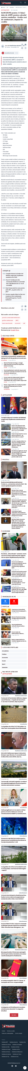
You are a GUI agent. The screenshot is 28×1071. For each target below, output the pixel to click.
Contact (3, 1031)
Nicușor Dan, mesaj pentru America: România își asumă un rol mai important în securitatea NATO (19, 493)
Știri (7, 7)
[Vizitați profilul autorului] (2, 46)
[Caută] (20, 3)
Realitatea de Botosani (17, 45)
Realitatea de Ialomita (6, 1054)
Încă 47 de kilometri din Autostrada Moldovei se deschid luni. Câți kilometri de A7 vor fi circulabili (15, 282)
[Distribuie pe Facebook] (25, 44)
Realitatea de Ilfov (16, 1049)
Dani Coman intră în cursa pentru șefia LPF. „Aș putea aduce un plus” (15, 289)
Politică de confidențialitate (7, 1033)
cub (24, 323)
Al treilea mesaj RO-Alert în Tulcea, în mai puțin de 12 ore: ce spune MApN (13, 981)
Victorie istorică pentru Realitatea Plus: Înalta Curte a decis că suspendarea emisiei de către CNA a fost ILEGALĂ (13, 897)
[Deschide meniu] (25, 3)
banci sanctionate (7, 323)
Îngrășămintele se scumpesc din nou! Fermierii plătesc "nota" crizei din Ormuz (18, 582)
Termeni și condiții (11, 1031)
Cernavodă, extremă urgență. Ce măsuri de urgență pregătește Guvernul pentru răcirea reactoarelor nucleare (14, 783)
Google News (15, 330)
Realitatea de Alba (5, 1047)
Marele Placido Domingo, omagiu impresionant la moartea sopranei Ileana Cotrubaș (14, 364)
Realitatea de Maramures (17, 1051)
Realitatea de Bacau (6, 1051)
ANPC (17, 320)
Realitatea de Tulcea (17, 1054)
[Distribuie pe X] (25, 48)
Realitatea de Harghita (17, 1044)
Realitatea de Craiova (6, 1044)
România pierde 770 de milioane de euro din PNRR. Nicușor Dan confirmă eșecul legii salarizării (19, 590)
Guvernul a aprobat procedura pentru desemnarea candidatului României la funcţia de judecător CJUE (13, 840)
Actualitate (12, 7)
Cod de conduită (18, 1033)
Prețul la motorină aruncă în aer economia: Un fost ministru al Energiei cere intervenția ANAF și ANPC (19, 574)
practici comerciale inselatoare (11, 317)
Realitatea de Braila (15, 1047)
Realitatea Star (22, 1042)
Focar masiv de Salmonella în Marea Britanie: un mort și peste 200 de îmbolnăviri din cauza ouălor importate (15, 379)
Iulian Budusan (23, 779)
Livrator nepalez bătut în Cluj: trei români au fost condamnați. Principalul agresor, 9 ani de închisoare (15, 297)
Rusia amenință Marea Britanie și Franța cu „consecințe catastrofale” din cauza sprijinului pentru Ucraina (14, 484)
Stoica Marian (23, 836)
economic (17, 323)
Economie (6, 374)
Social (5, 367)
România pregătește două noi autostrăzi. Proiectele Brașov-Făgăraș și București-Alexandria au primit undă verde (19, 454)
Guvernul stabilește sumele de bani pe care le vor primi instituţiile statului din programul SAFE (19, 565)
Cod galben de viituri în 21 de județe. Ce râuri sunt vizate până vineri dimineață (13, 727)
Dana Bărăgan (23, 978)
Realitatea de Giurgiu (6, 1049)
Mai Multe (14, 1015)
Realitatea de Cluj (5, 1056)
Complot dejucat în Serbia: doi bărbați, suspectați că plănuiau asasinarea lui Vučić (14, 275)
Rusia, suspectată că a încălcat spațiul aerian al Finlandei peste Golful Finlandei (15, 386)
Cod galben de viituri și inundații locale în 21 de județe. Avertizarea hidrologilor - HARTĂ (13, 868)
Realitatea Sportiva (14, 1042)
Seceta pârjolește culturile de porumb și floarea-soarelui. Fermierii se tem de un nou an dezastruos (15, 371)
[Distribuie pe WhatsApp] (22, 48)
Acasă (4, 7)
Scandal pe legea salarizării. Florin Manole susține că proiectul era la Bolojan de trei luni (19, 513)
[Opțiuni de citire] (25, 1067)
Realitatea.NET (5, 1042)
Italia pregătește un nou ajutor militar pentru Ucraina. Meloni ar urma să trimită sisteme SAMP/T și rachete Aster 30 (13, 812)
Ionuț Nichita (23, 724)
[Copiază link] (22, 44)
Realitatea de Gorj (14, 1056)
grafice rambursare (7, 320)
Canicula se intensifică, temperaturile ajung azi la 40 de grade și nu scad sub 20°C (13, 358)
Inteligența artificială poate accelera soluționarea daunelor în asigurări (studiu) (13, 1009)
